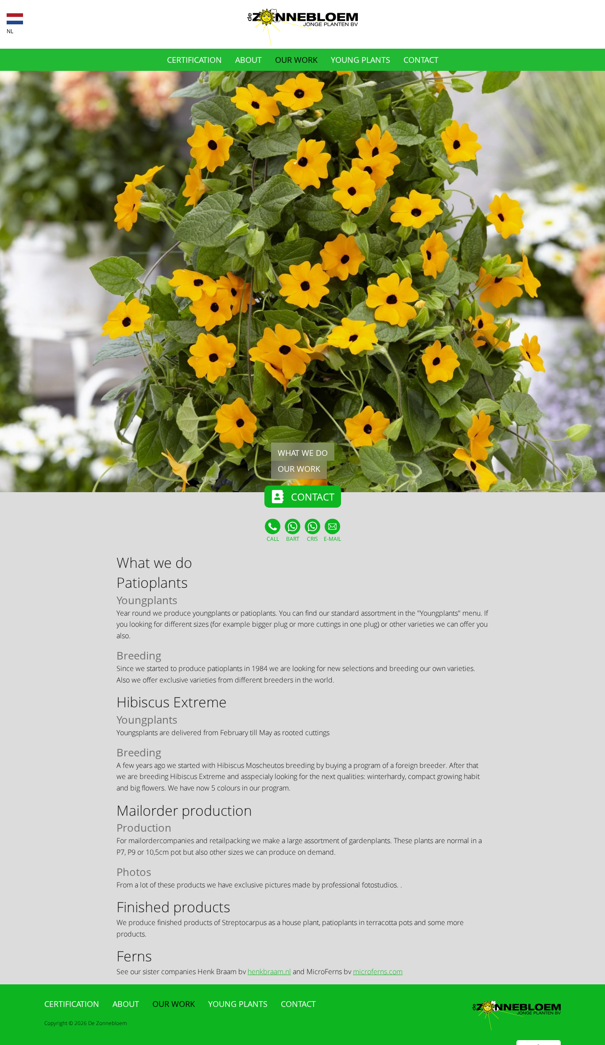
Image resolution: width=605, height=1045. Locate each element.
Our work (296, 59)
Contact (420, 59)
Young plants (360, 59)
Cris (312, 539)
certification (194, 59)
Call (273, 539)
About (248, 59)
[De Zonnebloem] (302, 43)
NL (10, 31)
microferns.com (378, 971)
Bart (292, 539)
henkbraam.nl (269, 971)
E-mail (332, 539)
